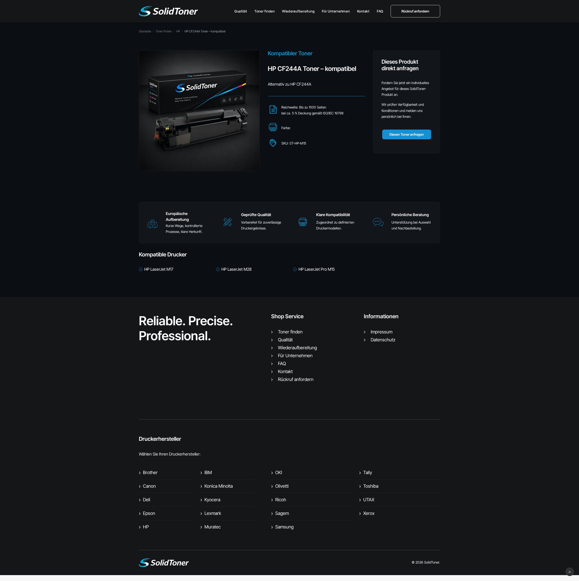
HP (178, 31)
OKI (276, 472)
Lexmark (210, 513)
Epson (147, 513)
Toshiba (368, 486)
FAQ (380, 11)
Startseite (145, 31)
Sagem (280, 513)
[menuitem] (242, 11)
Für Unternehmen (336, 11)
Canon (147, 486)
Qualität (240, 11)
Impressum (381, 332)
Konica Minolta (216, 486)
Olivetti (280, 486)
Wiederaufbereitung (298, 11)
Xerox (367, 513)
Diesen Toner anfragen (406, 134)
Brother (148, 472)
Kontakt (363, 11)
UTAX (366, 499)
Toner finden (264, 11)
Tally (365, 472)
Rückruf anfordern (295, 379)
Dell (144, 499)
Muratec (210, 526)
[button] (152, 226)
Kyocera (210, 499)
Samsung (282, 526)
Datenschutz (383, 339)
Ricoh (278, 499)
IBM (206, 472)
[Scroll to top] (569, 571)
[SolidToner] (168, 11)
